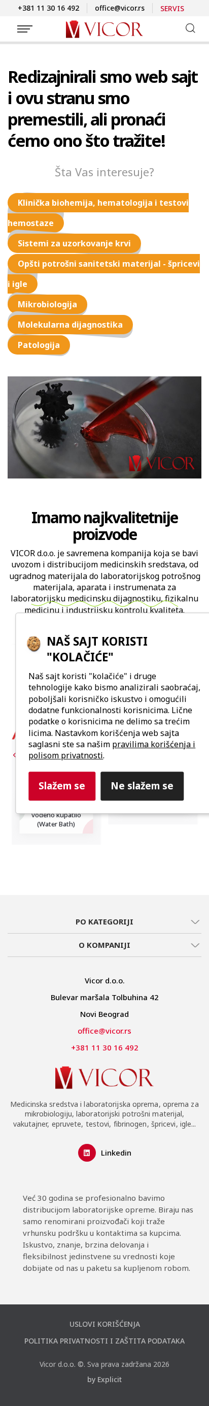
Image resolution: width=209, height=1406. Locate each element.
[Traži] (190, 27)
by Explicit (104, 1379)
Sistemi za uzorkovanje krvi (74, 243)
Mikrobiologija (47, 304)
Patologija (39, 344)
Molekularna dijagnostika (70, 324)
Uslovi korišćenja (104, 1324)
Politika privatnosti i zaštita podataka (104, 1341)
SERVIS (172, 8)
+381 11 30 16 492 (48, 8)
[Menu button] (25, 29)
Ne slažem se (142, 785)
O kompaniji (104, 945)
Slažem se (62, 785)
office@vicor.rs (120, 8)
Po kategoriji (104, 921)
